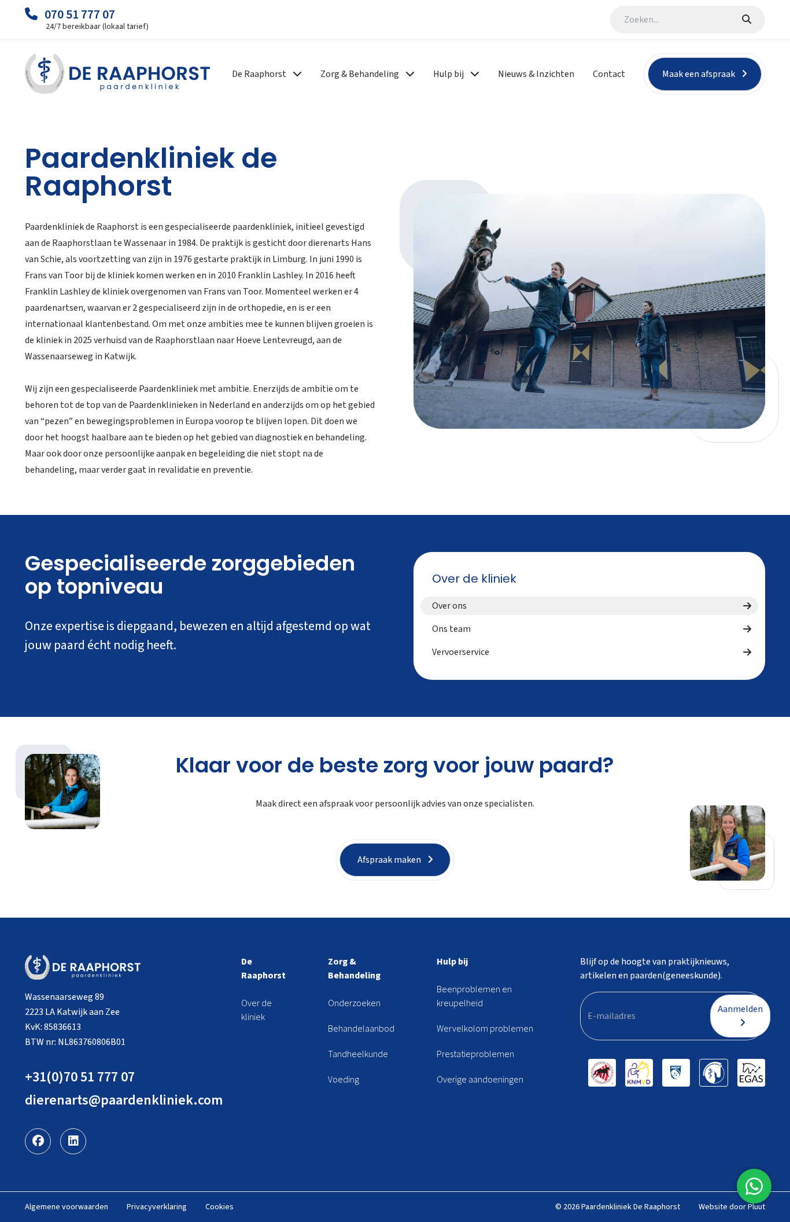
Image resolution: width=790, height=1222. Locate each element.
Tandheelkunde (358, 1054)
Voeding (343, 1079)
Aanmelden (740, 1009)
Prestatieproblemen (475, 1054)
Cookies (219, 1207)
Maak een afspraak (699, 74)
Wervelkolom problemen (485, 1028)
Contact (609, 74)
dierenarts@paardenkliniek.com (124, 1100)
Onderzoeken (354, 1003)
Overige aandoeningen (480, 1079)
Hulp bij (452, 961)
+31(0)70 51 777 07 (80, 1077)
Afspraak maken (390, 859)
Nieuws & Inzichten (536, 74)
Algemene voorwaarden (66, 1207)
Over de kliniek (474, 578)
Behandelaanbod (361, 1028)
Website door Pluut (732, 1207)
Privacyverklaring (157, 1207)
